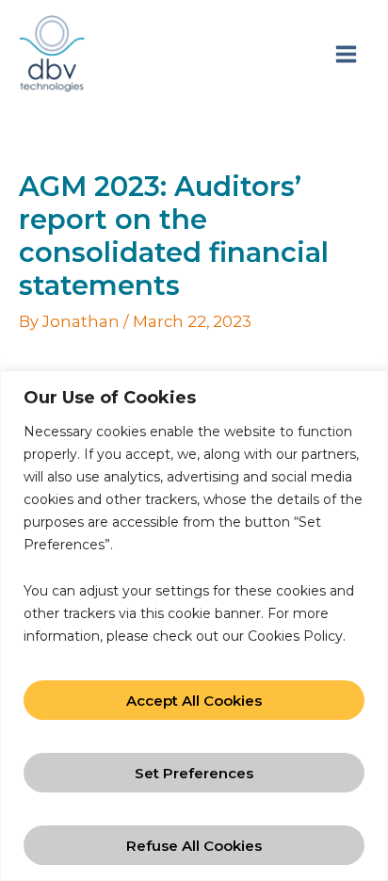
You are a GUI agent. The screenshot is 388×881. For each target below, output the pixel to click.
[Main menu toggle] (345, 53)
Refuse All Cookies (194, 846)
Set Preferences (194, 773)
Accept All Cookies (194, 701)
